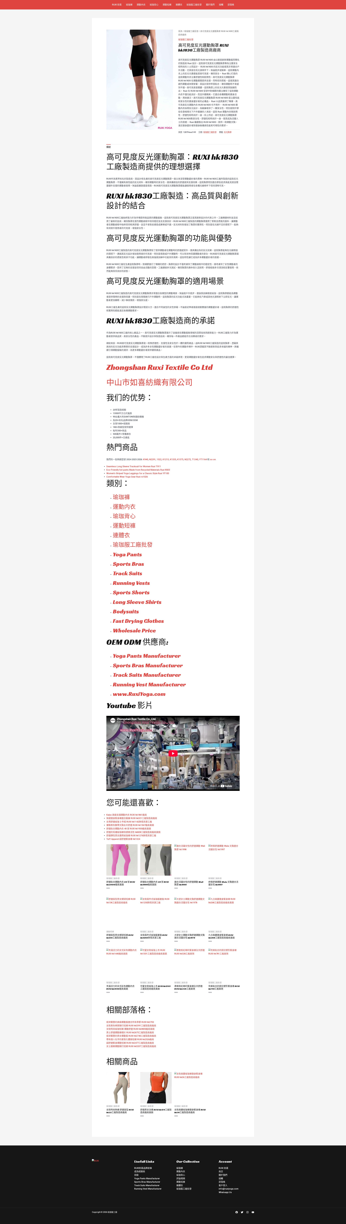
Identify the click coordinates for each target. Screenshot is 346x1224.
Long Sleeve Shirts (137, 602)
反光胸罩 (228, 132)
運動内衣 (124, 506)
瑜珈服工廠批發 (194, 4)
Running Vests (131, 582)
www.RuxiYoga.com (139, 693)
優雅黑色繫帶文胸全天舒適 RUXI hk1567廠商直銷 (130, 825)
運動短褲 (167, 4)
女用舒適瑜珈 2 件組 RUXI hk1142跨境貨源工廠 (129, 821)
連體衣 (179, 4)
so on (213, 459)
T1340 (195, 459)
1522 (159, 459)
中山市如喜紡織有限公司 (149, 382)
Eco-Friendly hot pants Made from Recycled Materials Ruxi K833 (138, 470)
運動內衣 (141, 4)
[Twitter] (242, 1212)
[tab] (108, 147)
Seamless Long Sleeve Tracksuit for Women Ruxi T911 (133, 466)
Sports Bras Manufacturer (148, 665)
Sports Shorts (131, 592)
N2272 (187, 459)
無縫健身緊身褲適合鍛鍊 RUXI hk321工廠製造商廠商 (131, 818)
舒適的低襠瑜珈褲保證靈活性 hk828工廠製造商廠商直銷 (133, 832)
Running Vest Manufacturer (149, 684)
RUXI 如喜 (117, 4)
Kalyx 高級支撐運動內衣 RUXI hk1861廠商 (126, 815)
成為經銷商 (139, 1171)
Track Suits (127, 573)
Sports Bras (128, 563)
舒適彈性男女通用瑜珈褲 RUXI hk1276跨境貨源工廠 (131, 835)
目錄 (136, 1175)
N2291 (152, 459)
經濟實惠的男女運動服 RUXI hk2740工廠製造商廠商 (131, 1036)
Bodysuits (126, 611)
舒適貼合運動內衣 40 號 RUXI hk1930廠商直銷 (128, 828)
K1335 (173, 459)
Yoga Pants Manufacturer (147, 655)
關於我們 (210, 4)
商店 (221, 1171)
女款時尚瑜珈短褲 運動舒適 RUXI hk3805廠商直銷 (130, 1029)
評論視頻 (180, 1178)
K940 (145, 459)
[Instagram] (247, 1212)
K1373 (180, 459)
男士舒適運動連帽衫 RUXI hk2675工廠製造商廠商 (130, 1032)
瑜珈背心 (154, 4)
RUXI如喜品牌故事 (143, 1168)
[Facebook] (236, 1212)
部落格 (231, 4)
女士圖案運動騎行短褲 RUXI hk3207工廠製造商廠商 (131, 1046)
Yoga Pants (127, 554)
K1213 (166, 459)
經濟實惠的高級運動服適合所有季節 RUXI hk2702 (130, 1022)
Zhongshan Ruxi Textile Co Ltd (159, 367)
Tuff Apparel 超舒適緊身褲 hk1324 (123, 839)
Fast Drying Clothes (138, 620)
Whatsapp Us (225, 1192)
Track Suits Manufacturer (147, 674)
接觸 (221, 4)
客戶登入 (223, 1185)
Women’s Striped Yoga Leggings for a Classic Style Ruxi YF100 (137, 473)
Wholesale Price (134, 630)
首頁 (180, 31)
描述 (108, 147)
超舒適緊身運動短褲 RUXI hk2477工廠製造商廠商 (130, 1043)
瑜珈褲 (129, 4)
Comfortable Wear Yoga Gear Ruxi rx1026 (127, 476)
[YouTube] (253, 1212)
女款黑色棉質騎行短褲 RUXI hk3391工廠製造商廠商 (131, 1025)
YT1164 (203, 459)
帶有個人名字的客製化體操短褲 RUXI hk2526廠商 (130, 1039)
